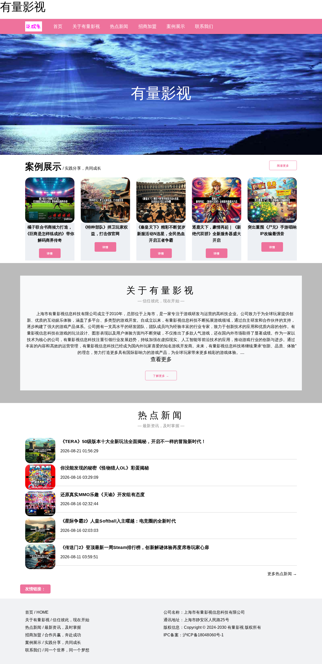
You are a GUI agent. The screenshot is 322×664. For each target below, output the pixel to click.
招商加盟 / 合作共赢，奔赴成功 (53, 635)
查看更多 (161, 359)
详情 (50, 253)
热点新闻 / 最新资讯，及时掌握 (53, 627)
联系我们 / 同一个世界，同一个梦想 (57, 650)
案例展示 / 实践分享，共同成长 (53, 642)
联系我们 (204, 26)
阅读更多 (283, 165)
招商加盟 (147, 26)
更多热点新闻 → (282, 574)
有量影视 (22, 6)
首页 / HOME (37, 612)
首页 (57, 26)
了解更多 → (161, 375)
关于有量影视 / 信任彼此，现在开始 (57, 620)
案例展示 (176, 26)
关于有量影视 (86, 26)
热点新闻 (119, 26)
